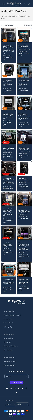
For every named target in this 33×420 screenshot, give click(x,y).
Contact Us (7, 342)
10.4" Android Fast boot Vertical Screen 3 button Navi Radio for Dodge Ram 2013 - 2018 (24, 47)
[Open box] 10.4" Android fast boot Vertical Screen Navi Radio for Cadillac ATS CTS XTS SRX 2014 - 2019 (23, 116)
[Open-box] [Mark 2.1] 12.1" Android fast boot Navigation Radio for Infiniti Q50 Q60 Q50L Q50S (24, 211)
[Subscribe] (27, 376)
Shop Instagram (8, 338)
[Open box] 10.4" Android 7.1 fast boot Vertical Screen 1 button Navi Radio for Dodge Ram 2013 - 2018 (8, 181)
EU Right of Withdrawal (11, 346)
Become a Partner (9, 357)
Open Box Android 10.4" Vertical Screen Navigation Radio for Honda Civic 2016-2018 (24, 149)
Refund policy (8, 327)
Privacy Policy (8, 319)
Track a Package (9, 334)
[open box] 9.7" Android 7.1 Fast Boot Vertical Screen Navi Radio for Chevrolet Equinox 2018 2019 (8, 149)
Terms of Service (9, 311)
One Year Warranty (9, 365)
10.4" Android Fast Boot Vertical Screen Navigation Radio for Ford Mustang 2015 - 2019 (8, 83)
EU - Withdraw (8, 350)
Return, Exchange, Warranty (12, 315)
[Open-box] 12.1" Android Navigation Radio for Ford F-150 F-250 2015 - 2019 (24, 180)
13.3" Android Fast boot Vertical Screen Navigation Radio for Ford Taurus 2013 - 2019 (8, 115)
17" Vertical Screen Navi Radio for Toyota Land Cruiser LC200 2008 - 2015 (23, 281)
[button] (3, 4)
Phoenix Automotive (19, 416)
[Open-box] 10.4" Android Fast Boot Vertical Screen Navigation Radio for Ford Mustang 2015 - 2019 (8, 212)
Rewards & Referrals (10, 361)
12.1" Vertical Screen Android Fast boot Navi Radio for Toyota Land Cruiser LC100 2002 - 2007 (9, 282)
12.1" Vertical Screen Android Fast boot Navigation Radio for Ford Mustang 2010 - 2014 (23, 83)
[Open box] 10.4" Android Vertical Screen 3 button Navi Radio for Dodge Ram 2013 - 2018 (8, 245)
